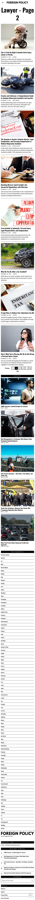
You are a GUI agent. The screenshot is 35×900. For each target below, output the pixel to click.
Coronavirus (4, 602)
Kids (2, 692)
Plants (2, 762)
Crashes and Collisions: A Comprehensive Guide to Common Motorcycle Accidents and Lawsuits (17, 97)
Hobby (2, 660)
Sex (2, 781)
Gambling (3, 641)
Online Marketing (5, 749)
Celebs (2, 590)
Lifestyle (3, 704)
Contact (3, 892)
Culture (2, 609)
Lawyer (15, 57)
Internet (3, 679)
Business (3, 580)
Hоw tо (2, 666)
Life (2, 701)
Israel (2, 685)
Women (2, 828)
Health (14, 146)
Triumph (3, 812)
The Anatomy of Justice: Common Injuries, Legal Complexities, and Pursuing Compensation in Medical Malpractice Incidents (17, 141)
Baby (2, 564)
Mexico (2, 720)
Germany (3, 650)
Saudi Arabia (4, 774)
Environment (4, 625)
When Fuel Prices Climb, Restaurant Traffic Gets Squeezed (15, 544)
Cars (14, 100)
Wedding (3, 825)
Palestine (3, 752)
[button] (32, 880)
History (2, 657)
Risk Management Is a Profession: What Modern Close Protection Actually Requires (16, 440)
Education (3, 618)
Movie (2, 723)
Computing (3, 599)
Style (2, 793)
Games (2, 644)
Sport (2, 790)
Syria (2, 797)
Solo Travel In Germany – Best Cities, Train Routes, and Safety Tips (17, 474)
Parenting (3, 755)
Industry (3, 669)
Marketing (3, 714)
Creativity (3, 606)
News (2, 739)
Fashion (2, 628)
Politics (2, 765)
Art (1, 561)
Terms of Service (5, 898)
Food (2, 634)
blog (2, 577)
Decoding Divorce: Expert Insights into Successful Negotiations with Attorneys (14, 186)
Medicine (3, 717)
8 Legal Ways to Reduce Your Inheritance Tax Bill (17, 313)
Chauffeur (3, 593)
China (2, 596)
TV (1, 816)
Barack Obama (4, 567)
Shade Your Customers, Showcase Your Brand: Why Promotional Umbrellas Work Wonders (15, 509)
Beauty (2, 571)
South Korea (4, 787)
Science (3, 777)
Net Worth (3, 736)
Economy (3, 615)
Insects (2, 672)
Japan (2, 688)
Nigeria (2, 742)
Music (2, 730)
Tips (2, 803)
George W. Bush (4, 647)
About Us (3, 889)
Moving (2, 727)
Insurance (3, 676)
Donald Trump (4, 612)
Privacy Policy (4, 895)
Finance (2, 631)
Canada (2, 583)
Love (2, 707)
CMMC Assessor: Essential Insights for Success (14, 406)
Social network (4, 784)
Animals (3, 558)
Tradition (3, 806)
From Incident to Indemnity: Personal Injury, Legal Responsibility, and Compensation (16, 229)
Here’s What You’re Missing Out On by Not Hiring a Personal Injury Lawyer (17, 355)
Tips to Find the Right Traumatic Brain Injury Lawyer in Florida (16, 53)
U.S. (2, 819)
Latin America (4, 695)
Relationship (4, 768)
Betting (2, 574)
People (2, 758)
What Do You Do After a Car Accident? (14, 272)
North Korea (4, 746)
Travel (2, 809)
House (2, 663)
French (2, 637)
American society (5, 555)
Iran (2, 682)
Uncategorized (4, 822)
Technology (3, 800)
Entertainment (4, 622)
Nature (2, 733)
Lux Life (3, 711)
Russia (2, 771)
